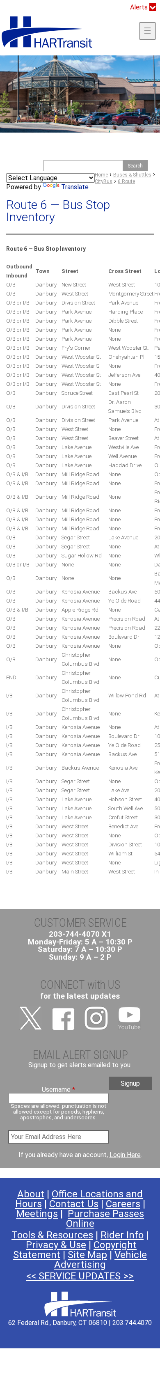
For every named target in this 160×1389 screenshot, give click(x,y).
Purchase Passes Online (105, 1218)
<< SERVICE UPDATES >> (80, 1276)
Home (101, 175)
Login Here (125, 1155)
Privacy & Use (56, 1245)
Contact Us (73, 1204)
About (30, 1194)
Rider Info (122, 1235)
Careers (123, 1204)
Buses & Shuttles (132, 175)
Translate (75, 187)
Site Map (87, 1255)
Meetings (37, 1213)
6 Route (126, 181)
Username (58, 1089)
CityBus (103, 181)
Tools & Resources (52, 1235)
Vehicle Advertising (100, 1259)
